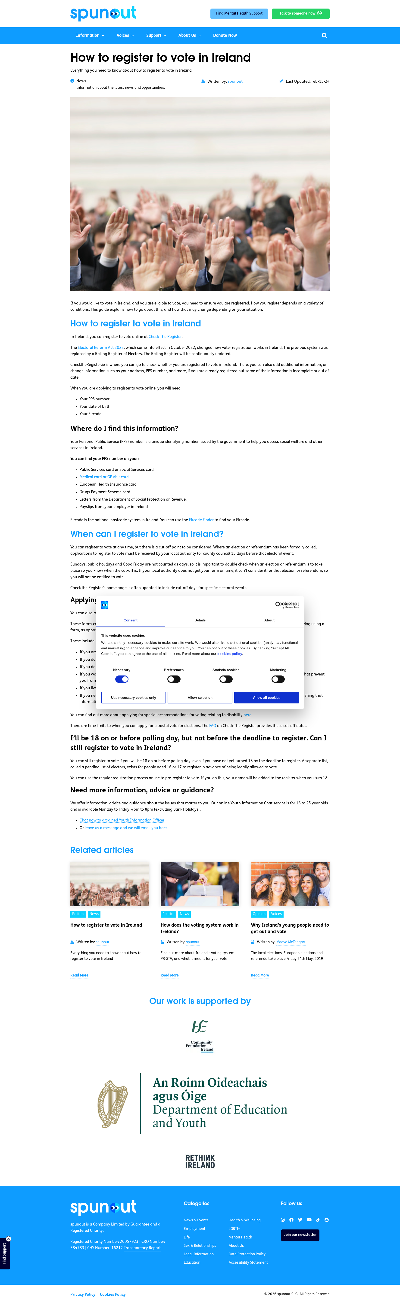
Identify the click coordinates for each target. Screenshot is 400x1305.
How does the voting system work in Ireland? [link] (200, 928)
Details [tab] (200, 620)
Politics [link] (78, 914)
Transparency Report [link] (142, 1248)
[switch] (174, 679)
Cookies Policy (113, 1295)
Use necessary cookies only (133, 698)
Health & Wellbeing (245, 1221)
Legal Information (199, 1254)
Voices (123, 36)
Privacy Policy (82, 1295)
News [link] (94, 914)
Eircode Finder (201, 520)
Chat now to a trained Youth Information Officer (122, 820)
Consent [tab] (131, 620)
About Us (187, 36)
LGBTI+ (234, 1229)
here (247, 715)
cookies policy (229, 654)
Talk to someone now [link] (298, 13)
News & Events (196, 1221)
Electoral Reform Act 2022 (101, 348)
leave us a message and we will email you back (126, 828)
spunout (235, 82)
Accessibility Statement (248, 1263)
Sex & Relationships (200, 1246)
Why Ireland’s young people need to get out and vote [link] (290, 928)
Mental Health (240, 1237)
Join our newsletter (300, 1235)
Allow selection (200, 698)
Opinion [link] (259, 914)
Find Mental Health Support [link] (239, 13)
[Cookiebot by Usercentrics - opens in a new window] (279, 605)
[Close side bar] (8, 1239)
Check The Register (165, 337)
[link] (103, 1208)
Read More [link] (79, 975)
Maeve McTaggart (291, 942)
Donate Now (225, 36)
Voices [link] (276, 914)
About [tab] (269, 620)
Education (192, 1263)
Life (187, 1237)
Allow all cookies (266, 698)
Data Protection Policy (247, 1254)
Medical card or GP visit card (104, 477)
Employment (194, 1229)
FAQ (212, 726)
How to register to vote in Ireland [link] (106, 925)
